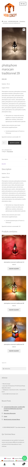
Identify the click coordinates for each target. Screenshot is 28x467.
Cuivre (5, 416)
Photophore (22, 21)
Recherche (14, 464)
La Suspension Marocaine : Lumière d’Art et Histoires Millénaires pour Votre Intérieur (14, 408)
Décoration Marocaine (10, 413)
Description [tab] (5, 159)
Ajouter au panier (14, 142)
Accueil (5, 21)
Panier (22, 463)
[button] (24, 29)
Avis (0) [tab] (4, 164)
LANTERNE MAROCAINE (13, 21)
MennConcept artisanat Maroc (12, 419)
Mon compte (4, 464)
